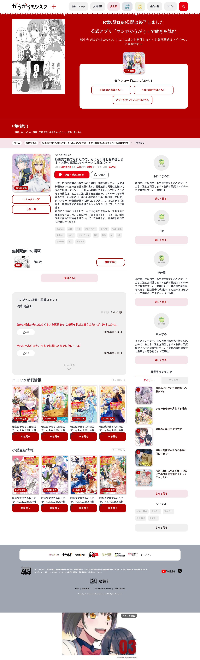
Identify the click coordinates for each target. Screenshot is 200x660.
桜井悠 (52, 132)
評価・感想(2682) (74, 174)
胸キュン (80, 242)
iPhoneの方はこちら (111, 90)
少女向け (153, 518)
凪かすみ (77, 132)
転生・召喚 (117, 229)
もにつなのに (27, 132)
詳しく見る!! (161, 198)
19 (27, 353)
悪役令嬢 (60, 242)
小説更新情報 (23, 450)
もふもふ (60, 229)
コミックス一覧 (31, 199)
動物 (104, 235)
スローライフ (84, 235)
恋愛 (70, 229)
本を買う (25, 436)
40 (27, 332)
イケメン (104, 229)
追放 (96, 235)
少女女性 (140, 6)
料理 (78, 229)
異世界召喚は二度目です (169, 429)
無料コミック (78, 6)
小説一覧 (31, 209)
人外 (119, 235)
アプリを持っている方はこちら (132, 100)
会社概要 (85, 588)
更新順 (105, 312)
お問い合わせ (119, 588)
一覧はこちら (69, 278)
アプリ (170, 6)
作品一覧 (154, 6)
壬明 (41, 132)
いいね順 (116, 312)
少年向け (156, 511)
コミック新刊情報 (26, 380)
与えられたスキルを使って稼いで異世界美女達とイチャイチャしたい (171, 474)
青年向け (168, 511)
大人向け (141, 518)
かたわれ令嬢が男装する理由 (171, 408)
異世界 (113, 6)
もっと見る (69, 365)
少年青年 (127, 6)
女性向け (60, 235)
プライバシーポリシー (102, 588)
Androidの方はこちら (153, 90)
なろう (71, 235)
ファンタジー (90, 229)
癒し (70, 242)
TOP (77, 588)
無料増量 (97, 6)
